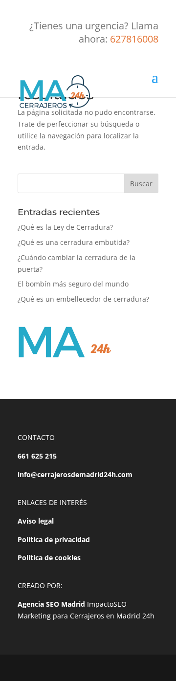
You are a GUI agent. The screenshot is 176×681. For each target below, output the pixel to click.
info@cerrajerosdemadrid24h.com (75, 474)
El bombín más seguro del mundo (73, 283)
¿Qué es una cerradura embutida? (74, 242)
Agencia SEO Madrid (51, 604)
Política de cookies (49, 557)
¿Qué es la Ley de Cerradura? (65, 227)
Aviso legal (36, 521)
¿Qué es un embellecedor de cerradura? (83, 299)
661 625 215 (37, 456)
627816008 (134, 38)
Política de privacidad (54, 539)
